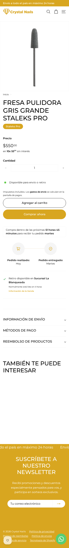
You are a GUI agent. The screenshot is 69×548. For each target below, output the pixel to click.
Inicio (6, 94)
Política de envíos (42, 535)
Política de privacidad (41, 531)
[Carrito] (56, 11)
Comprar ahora (34, 214)
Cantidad (9, 160)
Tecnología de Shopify (42, 540)
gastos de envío (38, 191)
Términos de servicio (14, 540)
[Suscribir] (58, 504)
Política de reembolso (15, 535)
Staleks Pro (13, 126)
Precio (7, 138)
